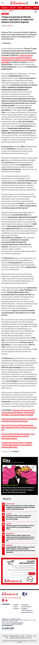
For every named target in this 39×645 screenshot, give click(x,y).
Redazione (5, 635)
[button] (35, 12)
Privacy (23, 635)
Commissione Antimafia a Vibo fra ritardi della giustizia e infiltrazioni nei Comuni (19, 420)
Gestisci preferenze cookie (17, 637)
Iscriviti (32, 574)
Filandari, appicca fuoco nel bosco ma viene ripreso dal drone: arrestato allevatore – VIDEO (20, 527)
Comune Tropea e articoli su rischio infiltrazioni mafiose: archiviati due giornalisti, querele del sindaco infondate (18, 58)
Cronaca (11, 10)
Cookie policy (29, 635)
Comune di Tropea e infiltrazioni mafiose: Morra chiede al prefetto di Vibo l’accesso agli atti (19, 427)
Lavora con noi (28, 637)
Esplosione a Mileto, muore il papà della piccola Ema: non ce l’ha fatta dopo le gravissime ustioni (18, 517)
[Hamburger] (2, 3)
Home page (4, 10)
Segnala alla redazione (14, 635)
